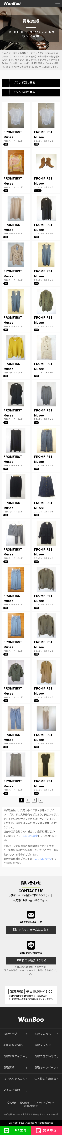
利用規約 (24, 1103)
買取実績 (8, 1068)
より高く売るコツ (14, 1079)
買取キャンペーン (45, 1068)
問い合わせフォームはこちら (31, 930)
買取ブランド (42, 1045)
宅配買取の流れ (13, 1045)
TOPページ (10, 1034)
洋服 (5, 144)
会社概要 (11, 1103)
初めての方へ (42, 1034)
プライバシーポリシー (43, 1103)
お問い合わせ (31, 1106)
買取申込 (50, 1130)
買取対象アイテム (14, 1056)
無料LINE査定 (30, 836)
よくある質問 (11, 1090)
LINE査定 (19, 1130)
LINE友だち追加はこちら (31, 960)
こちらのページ (43, 859)
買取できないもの (45, 1056)
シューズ (37, 191)
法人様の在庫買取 (45, 1079)
